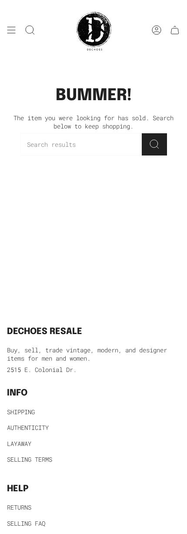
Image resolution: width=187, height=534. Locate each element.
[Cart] (175, 30)
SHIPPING (21, 412)
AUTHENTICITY (28, 427)
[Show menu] (11, 30)
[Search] (154, 144)
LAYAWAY (19, 443)
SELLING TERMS (29, 459)
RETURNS (19, 507)
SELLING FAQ (26, 523)
